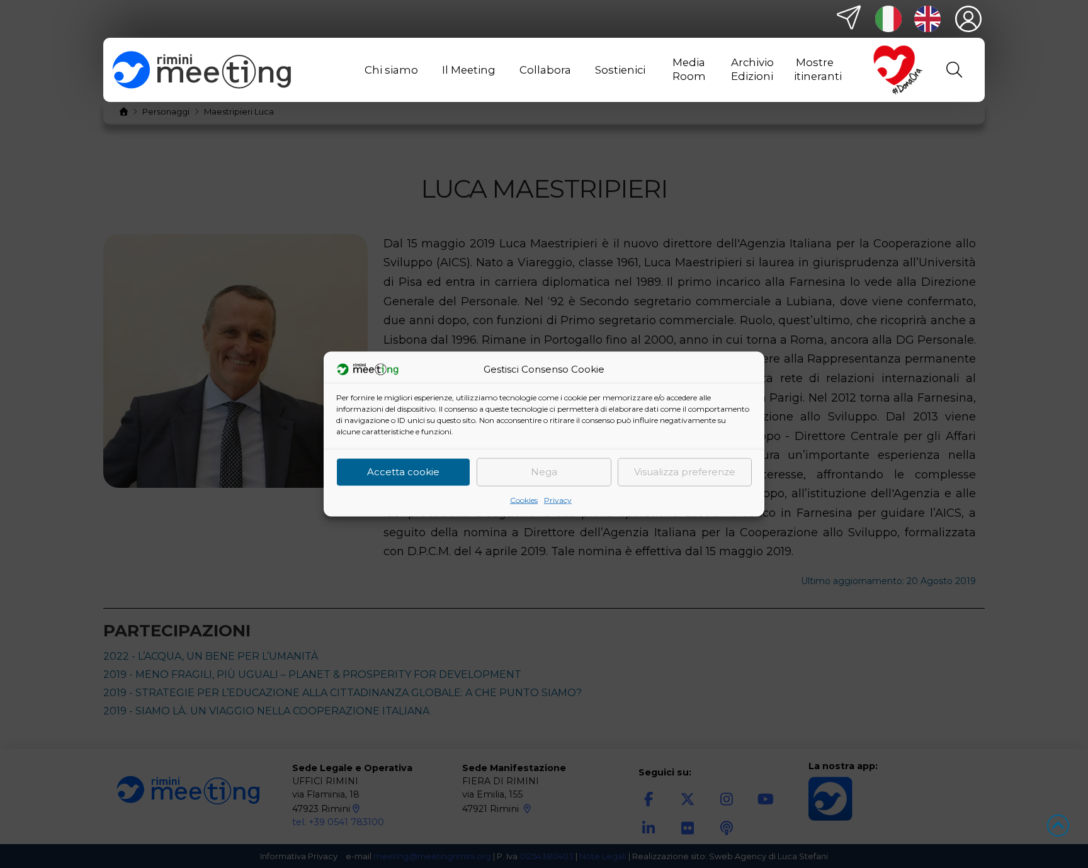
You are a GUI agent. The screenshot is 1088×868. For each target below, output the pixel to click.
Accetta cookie (403, 472)
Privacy (558, 499)
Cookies (524, 499)
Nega (544, 472)
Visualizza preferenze (684, 472)
